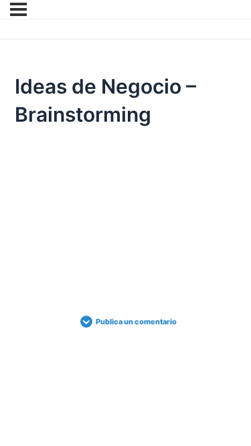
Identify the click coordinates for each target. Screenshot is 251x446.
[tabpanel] (125, 200)
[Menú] (18, 9)
